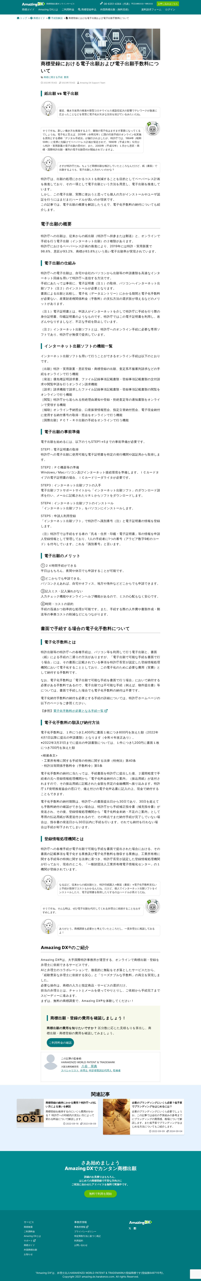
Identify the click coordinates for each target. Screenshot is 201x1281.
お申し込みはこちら (168, 3)
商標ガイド (28, 9)
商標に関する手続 (53, 77)
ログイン (170, 9)
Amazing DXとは (48, 9)
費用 (66, 77)
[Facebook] (135, 1228)
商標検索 (28, 1227)
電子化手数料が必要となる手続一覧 (78, 711)
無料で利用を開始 (100, 1193)
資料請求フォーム (151, 9)
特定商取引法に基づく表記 (87, 1236)
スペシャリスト (70, 1070)
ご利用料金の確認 (60, 1042)
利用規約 (78, 1240)
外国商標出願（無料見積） (115, 9)
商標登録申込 (88, 9)
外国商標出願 (30, 1249)
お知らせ (28, 1254)
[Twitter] (130, 1228)
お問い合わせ (80, 1245)
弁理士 (84, 1070)
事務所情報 (79, 1227)
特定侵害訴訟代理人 (100, 1070)
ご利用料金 (68, 9)
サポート (28, 1240)
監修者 (117, 1070)
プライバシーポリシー (85, 1231)
